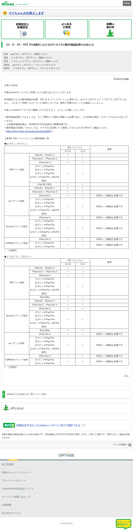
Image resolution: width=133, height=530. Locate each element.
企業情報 (6, 504)
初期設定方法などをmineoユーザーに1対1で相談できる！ (49, 425)
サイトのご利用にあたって (16, 496)
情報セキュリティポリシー (16, 472)
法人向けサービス (11, 513)
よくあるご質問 (66, 29)
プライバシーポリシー (14, 480)
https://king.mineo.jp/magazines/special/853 (28, 131)
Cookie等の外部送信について (18, 488)
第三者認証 (8, 464)
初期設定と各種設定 (22, 29)
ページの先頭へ (120, 444)
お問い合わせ (110, 29)
